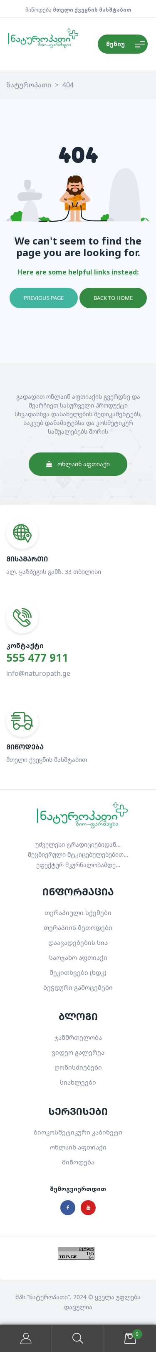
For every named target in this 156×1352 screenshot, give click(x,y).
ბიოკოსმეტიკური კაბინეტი (78, 1132)
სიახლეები (78, 1082)
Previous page (44, 298)
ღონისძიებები (78, 1067)
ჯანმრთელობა (78, 1037)
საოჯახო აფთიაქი (78, 957)
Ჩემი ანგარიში (26, 1338)
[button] (78, 464)
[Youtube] (88, 1207)
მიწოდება (78, 1162)
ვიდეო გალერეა (78, 1052)
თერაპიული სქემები (78, 912)
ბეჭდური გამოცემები (78, 987)
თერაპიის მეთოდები (78, 927)
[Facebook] (67, 1207)
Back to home (113, 298)
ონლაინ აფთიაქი (78, 1147)
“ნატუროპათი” (48, 1297)
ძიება (78, 1338)
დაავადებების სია (78, 942)
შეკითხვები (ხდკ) (78, 972)
